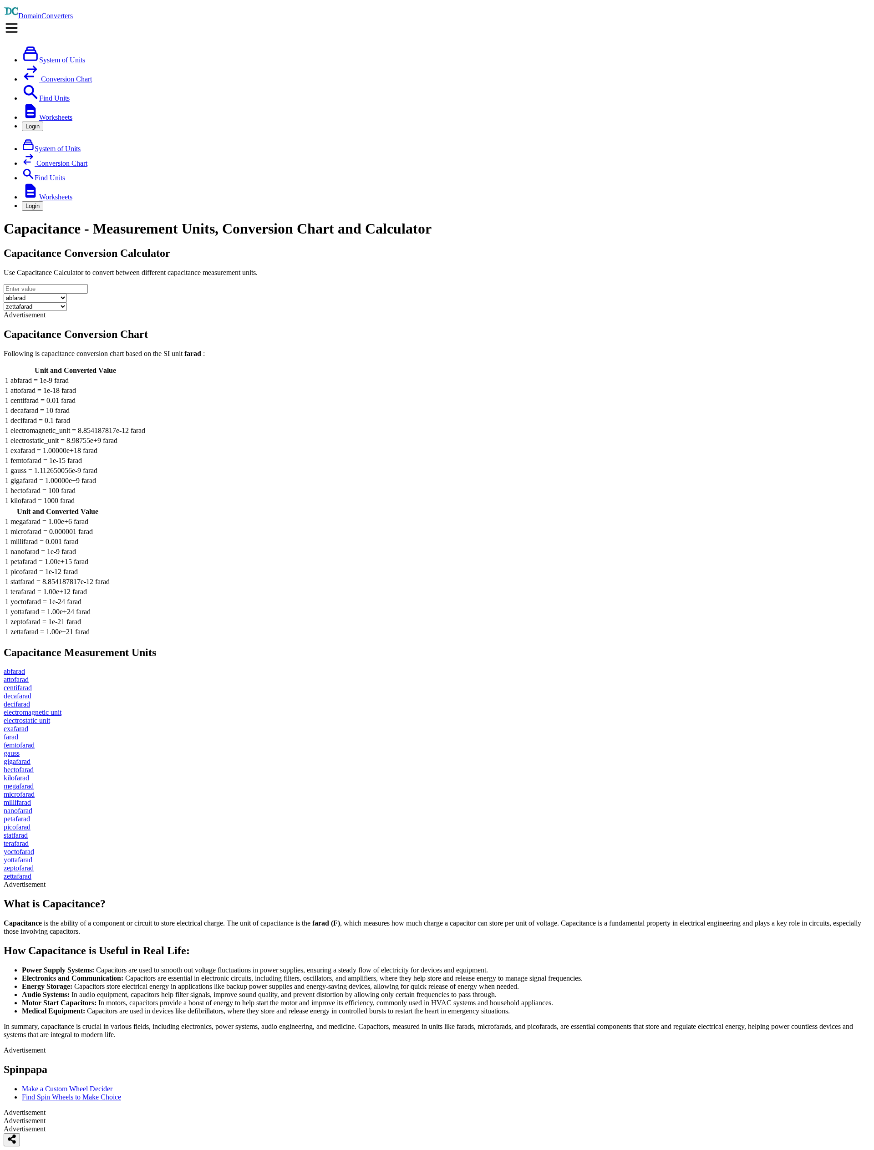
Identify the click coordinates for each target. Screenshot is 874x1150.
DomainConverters (45, 16)
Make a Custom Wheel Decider (67, 1089)
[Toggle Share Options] (12, 1139)
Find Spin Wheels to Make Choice (71, 1097)
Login (32, 126)
